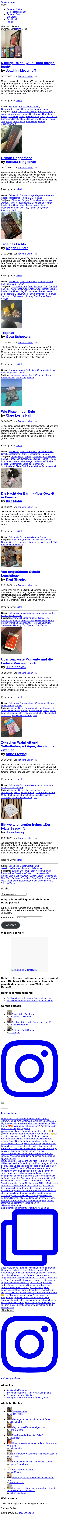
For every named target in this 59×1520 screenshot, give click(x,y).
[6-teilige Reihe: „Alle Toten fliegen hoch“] (11, 57)
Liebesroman (34, 454)
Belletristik (14, 195)
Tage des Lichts (13, 244)
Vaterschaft (31, 121)
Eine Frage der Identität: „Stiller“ (27, 1435)
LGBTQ (33, 876)
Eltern (34, 111)
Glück (37, 459)
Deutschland (24, 111)
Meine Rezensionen (16, 12)
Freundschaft (24, 203)
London (5, 464)
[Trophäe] (11, 327)
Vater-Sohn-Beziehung (18, 881)
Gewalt (48, 540)
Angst (14, 540)
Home (18, 29)
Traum (16, 121)
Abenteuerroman (17, 370)
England (53, 286)
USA (22, 121)
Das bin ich (12, 19)
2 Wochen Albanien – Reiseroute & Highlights (29, 1393)
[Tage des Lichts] (11, 238)
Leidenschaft (32, 116)
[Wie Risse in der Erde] (11, 405)
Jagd (50, 375)
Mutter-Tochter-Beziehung (13, 795)
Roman (45, 109)
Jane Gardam (16, 1430)
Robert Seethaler (17, 1493)
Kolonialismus (8, 377)
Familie (24, 114)
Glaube (53, 289)
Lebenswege (32, 205)
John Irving (15, 832)
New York (37, 623)
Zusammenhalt (8, 124)
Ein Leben (12, 17)
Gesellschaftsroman (10, 198)
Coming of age (27, 195)
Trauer (9, 121)
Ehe (45, 286)
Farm (3, 459)
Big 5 (31, 375)
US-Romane (36, 198)
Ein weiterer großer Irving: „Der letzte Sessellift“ (25, 826)
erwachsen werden (10, 114)
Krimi (24, 454)
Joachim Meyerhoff (21, 70)
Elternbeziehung (46, 111)
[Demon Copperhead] (11, 152)
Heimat (48, 203)
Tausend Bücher (15, 9)
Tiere (18, 466)
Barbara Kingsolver (21, 162)
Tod (3, 121)
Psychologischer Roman (13, 373)
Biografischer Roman (29, 106)
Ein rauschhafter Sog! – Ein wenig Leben (32, 1462)
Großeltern (47, 114)
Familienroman (8, 284)
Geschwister (35, 114)
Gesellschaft (38, 203)
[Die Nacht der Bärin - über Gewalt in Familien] (11, 487)
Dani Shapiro (16, 579)
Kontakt (10, 22)
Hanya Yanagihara (18, 1464)
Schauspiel (51, 116)
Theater (52, 119)
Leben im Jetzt (15, 713)
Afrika (25, 375)
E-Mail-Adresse (9, 918)
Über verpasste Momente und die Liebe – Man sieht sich (27, 661)
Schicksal (18, 208)
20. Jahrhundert (19, 286)
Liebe (42, 116)
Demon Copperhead (16, 158)
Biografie (13, 106)
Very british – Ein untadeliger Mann (29, 1427)
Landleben (6, 461)
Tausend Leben (25, 76)
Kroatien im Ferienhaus (18, 1390)
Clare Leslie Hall (18, 415)
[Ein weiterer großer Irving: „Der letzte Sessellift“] (11, 818)
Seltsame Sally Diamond (24, 1030)
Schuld (52, 294)
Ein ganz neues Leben (23, 1469)
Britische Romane (28, 281)
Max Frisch (14, 1438)
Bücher (28, 456)
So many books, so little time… (21, 1395)
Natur (18, 377)
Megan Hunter (17, 248)
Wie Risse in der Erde (18, 411)
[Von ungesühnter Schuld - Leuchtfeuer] (11, 566)
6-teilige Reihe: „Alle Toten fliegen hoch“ (31, 1022)
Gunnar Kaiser (16, 1482)
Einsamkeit (35, 200)
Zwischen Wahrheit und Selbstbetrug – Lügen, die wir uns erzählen (27, 746)
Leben (22, 116)
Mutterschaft (7, 208)
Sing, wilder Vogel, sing (23, 1014)
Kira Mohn (14, 501)
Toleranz (46, 878)
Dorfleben (37, 456)
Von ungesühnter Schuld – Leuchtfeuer (31, 1419)
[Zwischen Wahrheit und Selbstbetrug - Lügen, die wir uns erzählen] (11, 736)
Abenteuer (16, 375)
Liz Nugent (14, 1032)
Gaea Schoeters (18, 336)
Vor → (12, 883)
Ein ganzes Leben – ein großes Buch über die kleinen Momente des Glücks (32, 1489)
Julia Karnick (16, 667)
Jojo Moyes (15, 1472)
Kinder (4, 116)
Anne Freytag (16, 754)
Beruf (14, 111)
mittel (19, 100)
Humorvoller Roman (31, 109)
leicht (19, 445)
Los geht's (10, 925)
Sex (34, 878)
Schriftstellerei (19, 119)
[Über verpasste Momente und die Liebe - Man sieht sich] (11, 653)
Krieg (21, 291)
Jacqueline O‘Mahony (20, 1017)
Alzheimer (23, 618)
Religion (16, 878)
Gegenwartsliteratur (10, 109)
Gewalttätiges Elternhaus (13, 542)
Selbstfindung (16, 787)
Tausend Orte (13, 14)
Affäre (14, 456)
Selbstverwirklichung (37, 119)
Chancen (16, 200)
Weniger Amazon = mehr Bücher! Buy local (27, 1398)
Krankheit (13, 116)
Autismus (39, 618)
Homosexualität (42, 873)
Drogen (25, 200)
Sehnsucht (6, 296)
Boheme (38, 286)
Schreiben (6, 119)
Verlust (41, 121)
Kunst (28, 291)
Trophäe (7, 333)
